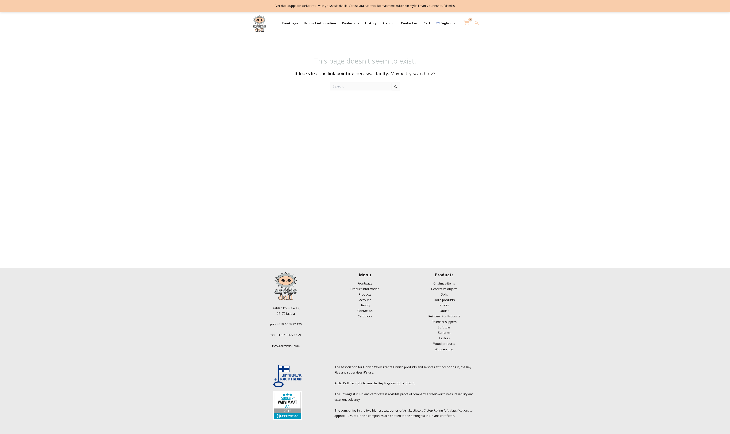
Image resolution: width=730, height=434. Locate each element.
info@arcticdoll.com (286, 346)
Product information (320, 23)
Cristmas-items (444, 283)
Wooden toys (444, 349)
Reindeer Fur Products (444, 316)
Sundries (444, 333)
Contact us (409, 23)
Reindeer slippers (444, 322)
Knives (444, 305)
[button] (357, 23)
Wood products (444, 344)
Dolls (444, 294)
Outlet (444, 311)
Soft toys (444, 327)
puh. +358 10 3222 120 (286, 324)
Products (348, 23)
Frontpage (290, 23)
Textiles (444, 338)
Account (388, 23)
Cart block (365, 316)
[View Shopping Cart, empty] (466, 23)
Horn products (444, 300)
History (370, 23)
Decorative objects (444, 289)
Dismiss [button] (449, 6)
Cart (427, 23)
